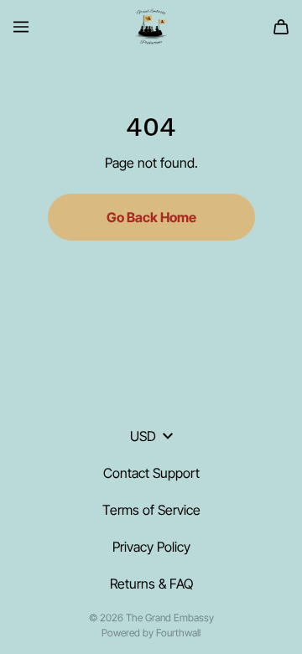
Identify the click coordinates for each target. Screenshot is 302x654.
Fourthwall (178, 632)
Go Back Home (151, 217)
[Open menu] (21, 26)
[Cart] (281, 26)
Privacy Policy (151, 546)
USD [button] (143, 436)
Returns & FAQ (151, 583)
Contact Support (151, 473)
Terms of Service (151, 509)
